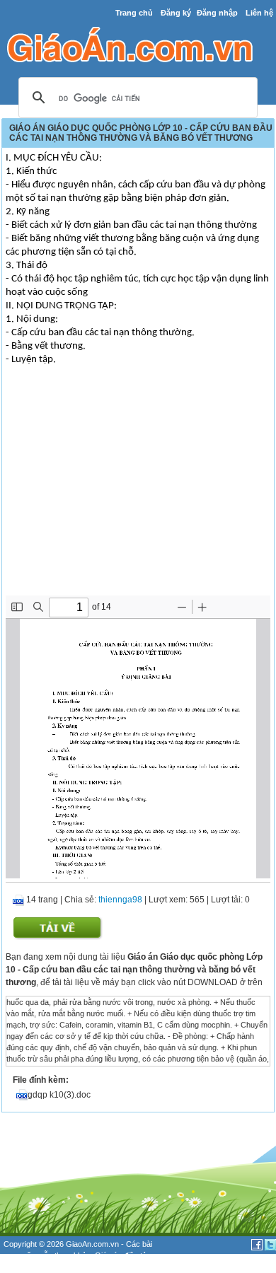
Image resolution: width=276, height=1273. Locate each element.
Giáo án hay (24, 1267)
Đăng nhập (217, 12)
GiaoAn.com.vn (92, 1244)
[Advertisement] (138, 489)
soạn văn (19, 1255)
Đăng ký (176, 12)
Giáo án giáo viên (78, 1267)
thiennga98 (120, 900)
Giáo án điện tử (121, 1255)
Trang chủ (134, 12)
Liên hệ (259, 12)
